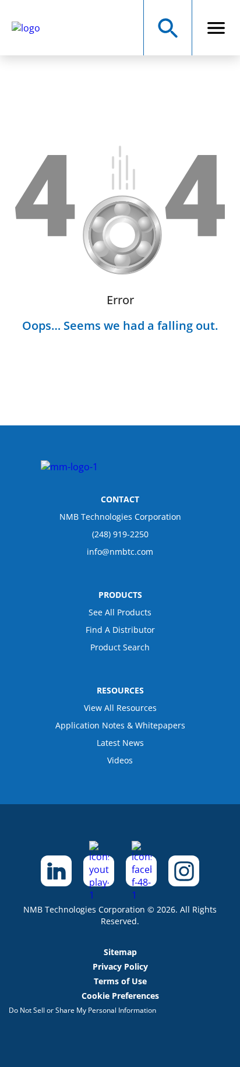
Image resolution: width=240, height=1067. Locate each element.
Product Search (120, 647)
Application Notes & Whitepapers (120, 725)
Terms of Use (120, 981)
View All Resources (120, 707)
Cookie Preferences (120, 995)
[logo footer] (69, 466)
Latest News (120, 742)
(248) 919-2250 (120, 534)
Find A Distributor (120, 629)
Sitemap (120, 951)
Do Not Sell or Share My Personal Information (82, 1010)
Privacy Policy (120, 966)
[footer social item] (56, 870)
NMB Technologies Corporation (120, 516)
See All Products (120, 612)
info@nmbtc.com (120, 551)
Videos (120, 760)
